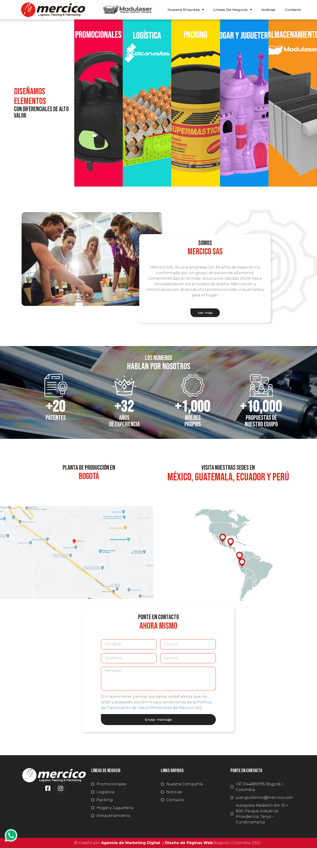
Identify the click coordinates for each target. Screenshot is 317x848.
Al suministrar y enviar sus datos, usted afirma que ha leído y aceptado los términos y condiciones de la (156, 702)
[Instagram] (60, 788)
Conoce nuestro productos (98, 169)
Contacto (293, 9)
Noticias (268, 9)
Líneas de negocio (230, 9)
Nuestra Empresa (184, 9)
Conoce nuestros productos (147, 169)
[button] (205, 312)
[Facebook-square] (48, 788)
